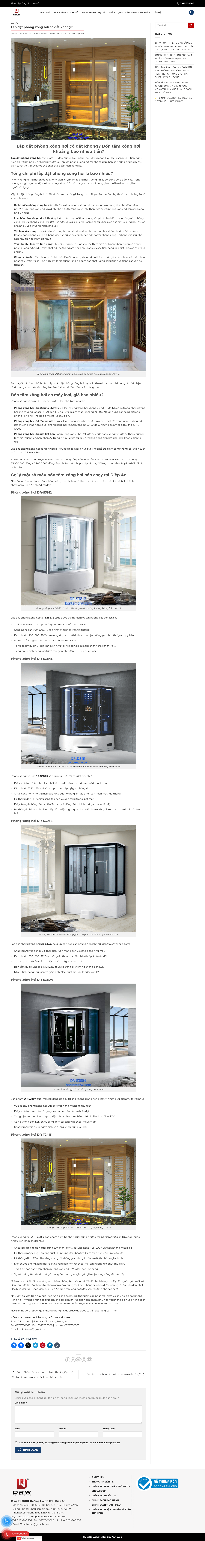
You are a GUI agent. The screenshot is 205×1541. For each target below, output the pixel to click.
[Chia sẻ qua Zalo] (21, 1345)
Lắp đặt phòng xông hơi (26, 158)
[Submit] (191, 25)
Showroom (88, 12)
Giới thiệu (45, 12)
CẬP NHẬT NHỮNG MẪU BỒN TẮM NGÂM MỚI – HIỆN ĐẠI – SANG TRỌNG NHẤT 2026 (173, 58)
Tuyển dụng (115, 12)
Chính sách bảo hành (105, 1500)
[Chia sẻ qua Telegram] (35, 1345)
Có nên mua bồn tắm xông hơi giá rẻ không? (114, 1374)
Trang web (109, 1428)
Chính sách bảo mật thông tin (111, 1486)
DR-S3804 (30, 1098)
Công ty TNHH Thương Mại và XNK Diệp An (62, 33)
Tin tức (74, 12)
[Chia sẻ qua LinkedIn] (50, 1345)
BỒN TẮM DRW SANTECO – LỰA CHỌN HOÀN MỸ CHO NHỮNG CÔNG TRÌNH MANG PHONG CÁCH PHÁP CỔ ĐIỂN (173, 87)
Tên (17, 1428)
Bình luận (21, 1402)
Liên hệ (156, 12)
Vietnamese (27, 1538)
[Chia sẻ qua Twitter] (28, 1345)
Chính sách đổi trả (104, 1495)
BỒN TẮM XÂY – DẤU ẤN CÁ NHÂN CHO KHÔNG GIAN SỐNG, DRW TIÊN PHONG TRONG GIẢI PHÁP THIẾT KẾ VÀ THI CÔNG (173, 72)
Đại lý (102, 12)
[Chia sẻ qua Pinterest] (42, 1345)
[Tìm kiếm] (191, 12)
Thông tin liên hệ (102, 1481)
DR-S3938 (46, 943)
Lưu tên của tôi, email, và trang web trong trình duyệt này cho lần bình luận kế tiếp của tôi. (70, 1442)
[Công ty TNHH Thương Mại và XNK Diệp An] (22, 12)
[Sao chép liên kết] (57, 1345)
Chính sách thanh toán (106, 1505)
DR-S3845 (42, 776)
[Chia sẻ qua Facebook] (14, 1345)
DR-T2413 (36, 1237)
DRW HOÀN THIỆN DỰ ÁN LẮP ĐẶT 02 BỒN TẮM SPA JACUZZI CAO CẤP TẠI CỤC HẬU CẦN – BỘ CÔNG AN (174, 46)
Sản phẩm (60, 12)
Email (62, 1428)
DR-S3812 (51, 617)
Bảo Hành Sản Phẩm (137, 12)
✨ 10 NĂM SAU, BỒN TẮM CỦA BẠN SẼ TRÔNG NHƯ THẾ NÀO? (174, 100)
